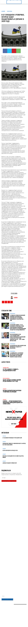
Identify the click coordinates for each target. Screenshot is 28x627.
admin (15, 298)
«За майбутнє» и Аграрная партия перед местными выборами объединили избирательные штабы (16, 354)
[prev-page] (1, 465)
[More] (23, 51)
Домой (3, 11)
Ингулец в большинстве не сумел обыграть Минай (13, 456)
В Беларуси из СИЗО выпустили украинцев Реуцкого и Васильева (18, 347)
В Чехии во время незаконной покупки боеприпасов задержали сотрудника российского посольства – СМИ (17, 317)
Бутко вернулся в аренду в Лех (10, 450)
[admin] (12, 297)
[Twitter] (9, 51)
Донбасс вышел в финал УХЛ (10, 463)
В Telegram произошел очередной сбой (12, 438)
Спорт (4, 441)
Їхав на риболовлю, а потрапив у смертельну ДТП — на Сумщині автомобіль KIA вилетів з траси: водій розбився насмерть (13, 578)
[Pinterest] (14, 51)
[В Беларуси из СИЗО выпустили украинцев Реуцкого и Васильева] (5, 346)
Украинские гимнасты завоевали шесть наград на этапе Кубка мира (14, 444)
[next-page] (2, 465)
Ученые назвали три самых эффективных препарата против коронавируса (11, 554)
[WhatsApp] (18, 51)
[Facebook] (5, 51)
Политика (9, 11)
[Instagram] (6, 302)
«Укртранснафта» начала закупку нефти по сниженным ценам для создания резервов (11, 567)
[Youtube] (11, 302)
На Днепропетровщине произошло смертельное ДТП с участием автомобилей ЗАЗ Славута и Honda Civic (13, 570)
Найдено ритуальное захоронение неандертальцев (14, 544)
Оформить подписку (9, 481)
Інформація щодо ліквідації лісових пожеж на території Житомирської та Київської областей (12, 575)
